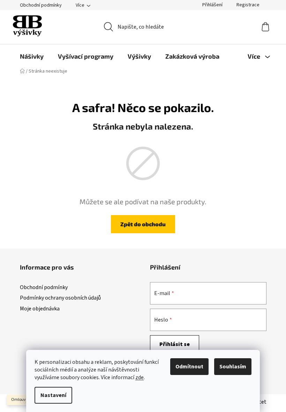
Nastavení (53, 395)
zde (139, 377)
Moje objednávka (40, 308)
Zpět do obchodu (143, 224)
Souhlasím (232, 366)
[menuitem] (32, 56)
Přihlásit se (174, 344)
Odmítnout (189, 366)
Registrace (247, 4)
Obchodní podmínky (41, 5)
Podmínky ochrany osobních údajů (60, 298)
